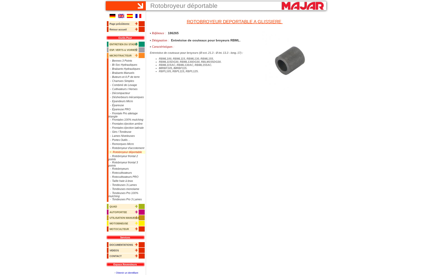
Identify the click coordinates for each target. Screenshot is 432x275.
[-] (290, 61)
